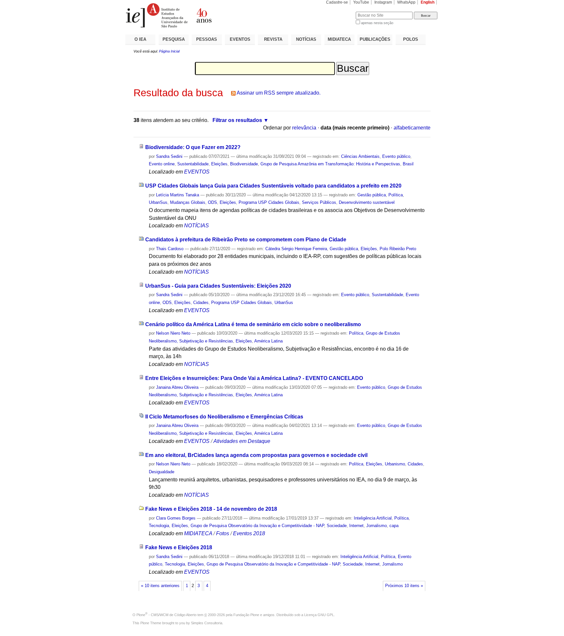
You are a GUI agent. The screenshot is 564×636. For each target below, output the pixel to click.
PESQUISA (174, 39)
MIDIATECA (339, 39)
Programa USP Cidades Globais (269, 202)
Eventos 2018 (249, 533)
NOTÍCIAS (306, 39)
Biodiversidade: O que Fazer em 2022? (193, 147)
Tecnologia (159, 525)
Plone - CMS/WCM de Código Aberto (166, 615)
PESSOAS (206, 39)
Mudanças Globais (187, 202)
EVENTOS (240, 39)
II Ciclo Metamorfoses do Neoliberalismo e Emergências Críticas (224, 416)
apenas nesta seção (377, 23)
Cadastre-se (337, 2)
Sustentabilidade (193, 163)
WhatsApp (406, 2)
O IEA (140, 39)
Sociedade (337, 525)
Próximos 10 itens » (404, 585)
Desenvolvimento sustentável (367, 202)
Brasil (408, 163)
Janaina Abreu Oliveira (177, 387)
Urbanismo (395, 464)
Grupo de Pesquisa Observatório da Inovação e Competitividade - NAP (257, 525)
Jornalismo (376, 525)
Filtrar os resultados (237, 120)
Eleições (219, 163)
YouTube (361, 2)
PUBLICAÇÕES (375, 39)
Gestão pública (371, 194)
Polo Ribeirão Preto (398, 248)
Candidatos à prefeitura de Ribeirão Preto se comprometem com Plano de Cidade (245, 239)
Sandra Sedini (169, 156)
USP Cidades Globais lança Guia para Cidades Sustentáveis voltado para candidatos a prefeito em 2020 (273, 186)
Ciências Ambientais (360, 156)
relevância (304, 127)
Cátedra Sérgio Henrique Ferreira (296, 248)
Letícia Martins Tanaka (177, 194)
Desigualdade (161, 471)
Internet (356, 525)
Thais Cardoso (169, 248)
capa (394, 525)
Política (395, 194)
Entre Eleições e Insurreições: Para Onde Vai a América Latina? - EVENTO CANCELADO (254, 378)
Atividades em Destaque (241, 441)
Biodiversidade (244, 163)
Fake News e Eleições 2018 (178, 547)
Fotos (222, 533)
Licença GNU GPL (319, 615)
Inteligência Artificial (373, 518)
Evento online (162, 163)
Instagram (383, 2)
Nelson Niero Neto (173, 333)
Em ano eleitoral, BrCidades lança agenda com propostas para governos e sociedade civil (256, 455)
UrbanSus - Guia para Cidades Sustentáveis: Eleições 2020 (218, 286)
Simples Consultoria (206, 623)
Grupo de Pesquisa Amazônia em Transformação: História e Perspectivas (330, 163)
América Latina (268, 341)
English (427, 2)
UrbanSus (158, 202)
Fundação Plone (246, 615)
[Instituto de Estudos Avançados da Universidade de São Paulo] (203, 15)
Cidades (201, 302)
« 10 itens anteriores (160, 585)
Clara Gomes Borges (176, 518)
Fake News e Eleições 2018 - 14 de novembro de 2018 (211, 509)
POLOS (410, 39)
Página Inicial (169, 51)
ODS (212, 202)
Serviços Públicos (319, 202)
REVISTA (273, 39)
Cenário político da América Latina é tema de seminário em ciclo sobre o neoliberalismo (253, 324)
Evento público (396, 156)
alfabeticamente (412, 127)
